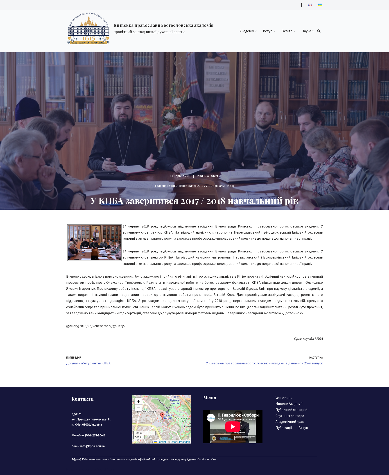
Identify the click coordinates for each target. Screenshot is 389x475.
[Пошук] (319, 31)
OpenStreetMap (180, 442)
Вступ (303, 427)
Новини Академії (207, 176)
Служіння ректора (290, 415)
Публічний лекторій (291, 409)
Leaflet (161, 442)
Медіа (209, 397)
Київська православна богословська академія (109, 459)
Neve (70, 469)
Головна (160, 186)
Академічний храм (290, 421)
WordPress (105, 469)
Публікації (284, 427)
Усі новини (284, 397)
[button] (256, 31)
